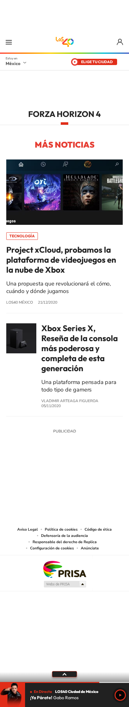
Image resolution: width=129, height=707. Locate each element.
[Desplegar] (64, 674)
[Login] (120, 42)
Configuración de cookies (52, 548)
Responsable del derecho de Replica (65, 541)
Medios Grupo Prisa (64, 584)
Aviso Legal (27, 529)
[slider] (64, 682)
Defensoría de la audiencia (64, 535)
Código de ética (98, 529)
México (13, 63)
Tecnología (22, 236)
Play (120, 695)
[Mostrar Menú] (9, 42)
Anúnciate (90, 548)
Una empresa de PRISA (64, 569)
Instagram (58, 477)
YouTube (46, 477)
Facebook (71, 477)
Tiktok (33, 477)
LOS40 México (64, 42)
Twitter (83, 477)
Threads (96, 477)
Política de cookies (61, 529)
